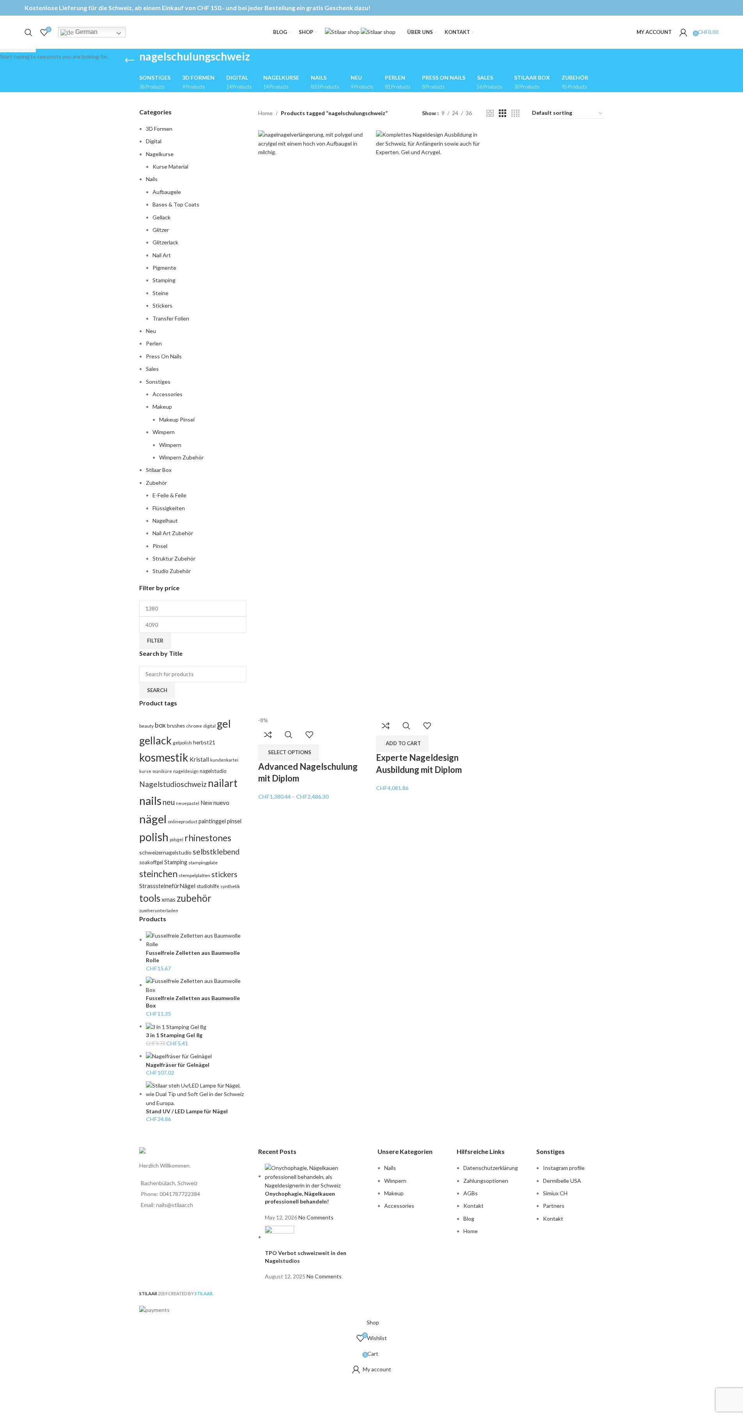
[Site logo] (343, 31)
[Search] (28, 32)
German (86, 31)
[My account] (683, 32)
